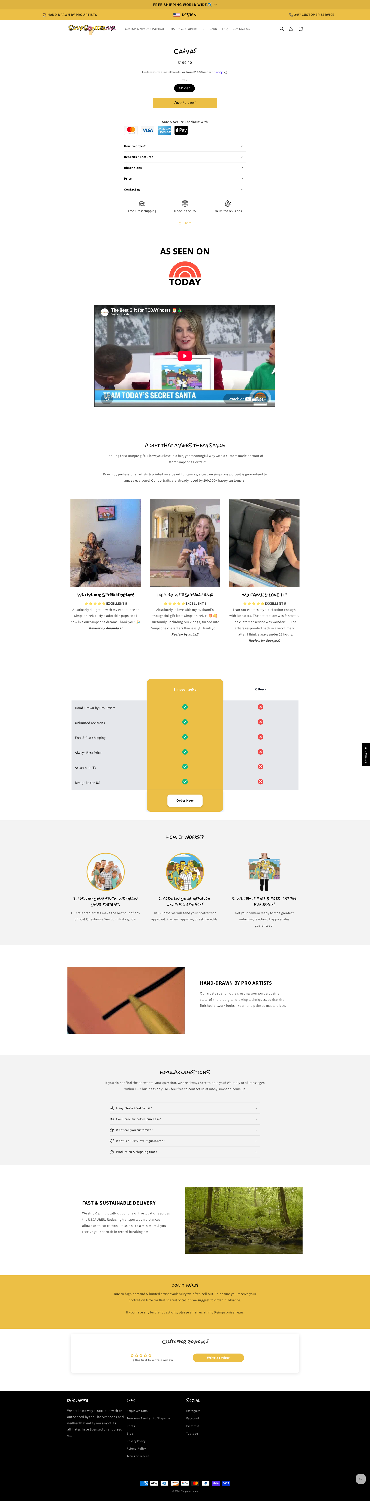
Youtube (192, 1433)
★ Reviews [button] (366, 754)
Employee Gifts (137, 1411)
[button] (281, 28)
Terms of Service (138, 1456)
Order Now (185, 800)
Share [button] (187, 223)
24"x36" (184, 88)
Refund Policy (136, 1448)
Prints (131, 1426)
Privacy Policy (136, 1441)
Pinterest (192, 1426)
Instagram (193, 1411)
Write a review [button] (218, 1357)
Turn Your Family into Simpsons (149, 1418)
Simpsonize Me (189, 1491)
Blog (130, 1433)
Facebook (193, 1418)
